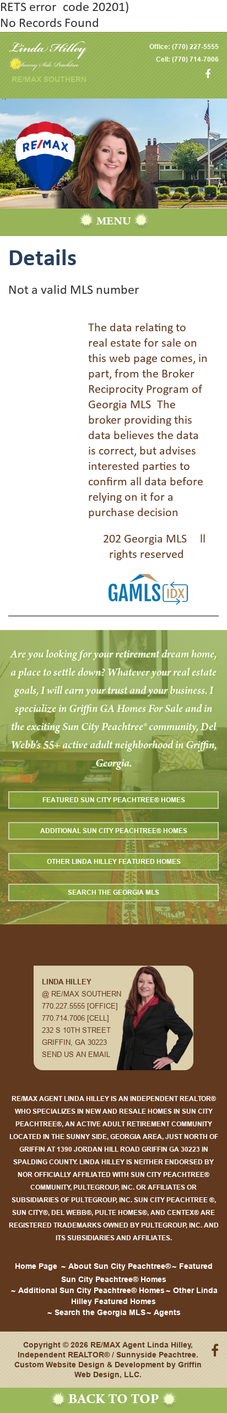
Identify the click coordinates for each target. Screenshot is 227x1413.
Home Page (36, 1266)
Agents (167, 1312)
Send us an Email (76, 1054)
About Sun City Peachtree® (119, 1266)
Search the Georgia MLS (113, 892)
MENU (113, 222)
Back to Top (113, 1400)
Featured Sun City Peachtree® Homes (113, 800)
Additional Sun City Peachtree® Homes (113, 830)
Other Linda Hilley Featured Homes (114, 861)
